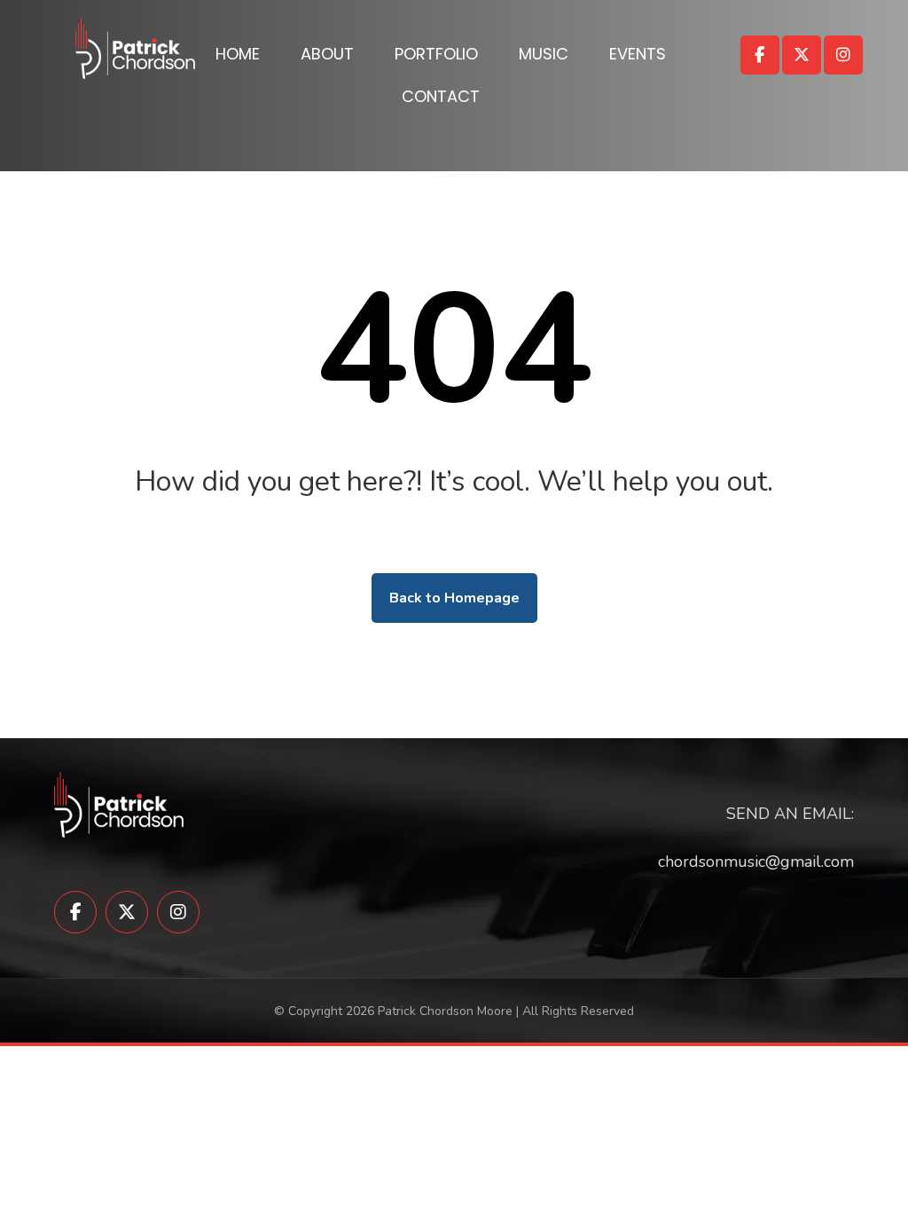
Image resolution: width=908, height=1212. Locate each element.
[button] (759, 55)
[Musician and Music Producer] (135, 48)
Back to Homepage (454, 598)
